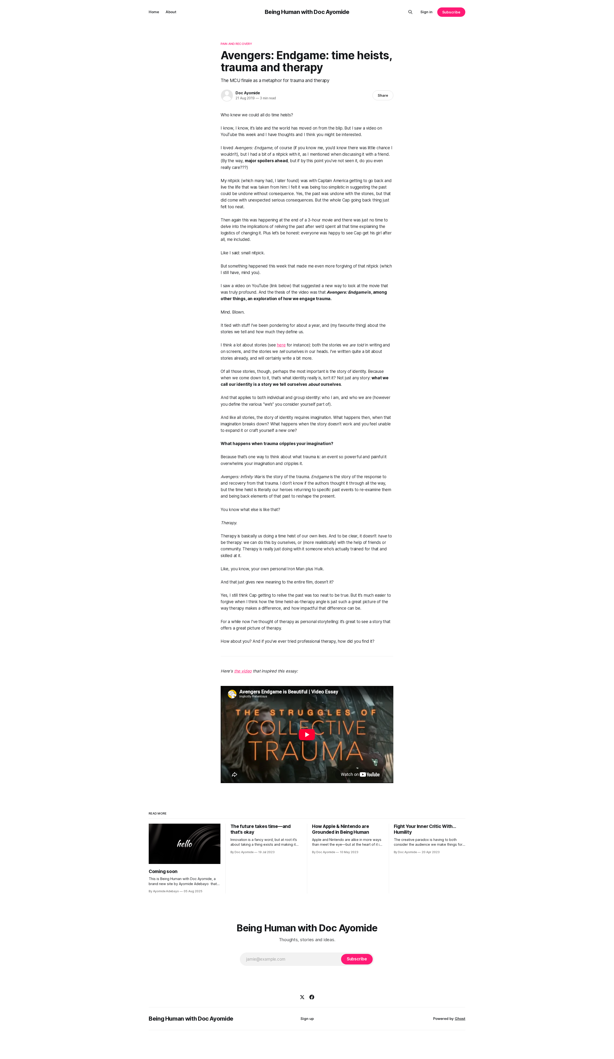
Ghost (460, 1018)
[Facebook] (311, 997)
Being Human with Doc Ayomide (307, 11)
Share (383, 95)
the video (243, 671)
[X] (302, 997)
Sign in (426, 12)
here (281, 345)
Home (154, 12)
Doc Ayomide (248, 92)
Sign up (307, 1018)
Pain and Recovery (236, 44)
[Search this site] (410, 12)
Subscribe (451, 12)
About (171, 12)
